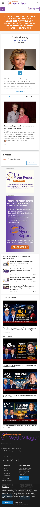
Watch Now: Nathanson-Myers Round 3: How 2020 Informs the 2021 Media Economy (22, 278)
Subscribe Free (32, 163)
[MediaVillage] (20, 3)
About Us (4, 468)
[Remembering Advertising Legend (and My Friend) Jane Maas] (20, 113)
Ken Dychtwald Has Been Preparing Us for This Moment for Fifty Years (19, 426)
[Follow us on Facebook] (4, 460)
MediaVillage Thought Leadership (11, 451)
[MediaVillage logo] (20, 437)
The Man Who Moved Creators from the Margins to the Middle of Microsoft (19, 365)
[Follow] (20, 73)
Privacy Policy (6, 473)
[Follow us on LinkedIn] (8, 460)
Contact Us (5, 470)
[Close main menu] (36, 487)
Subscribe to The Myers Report (10, 448)
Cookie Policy (6, 475)
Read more (20, 91)
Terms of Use (6, 478)
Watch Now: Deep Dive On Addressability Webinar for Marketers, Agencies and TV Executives (21, 270)
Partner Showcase (7, 480)
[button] (37, 3)
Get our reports (24, 478)
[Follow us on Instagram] (12, 460)
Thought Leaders (14, 159)
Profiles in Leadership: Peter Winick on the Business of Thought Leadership (21, 262)
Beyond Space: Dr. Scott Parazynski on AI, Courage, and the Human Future (19, 396)
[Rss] (17, 460)
